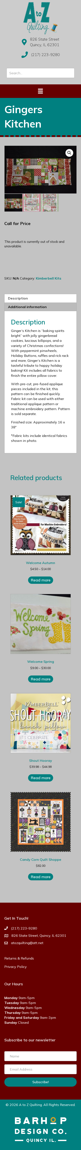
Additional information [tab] (27, 307)
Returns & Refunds (19, 958)
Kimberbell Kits (48, 278)
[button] (69, 153)
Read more (41, 580)
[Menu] (40, 91)
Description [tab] (18, 298)
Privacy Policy (15, 966)
